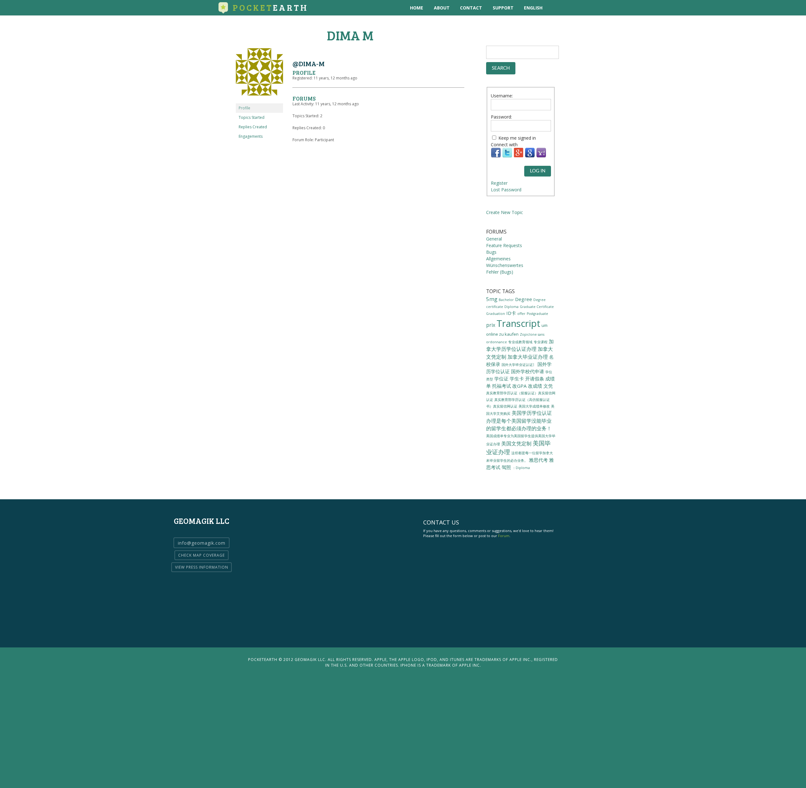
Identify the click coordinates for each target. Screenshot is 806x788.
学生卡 (517, 378)
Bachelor (506, 300)
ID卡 (511, 313)
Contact (471, 8)
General (494, 239)
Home (416, 8)
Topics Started (251, 117)
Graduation (495, 313)
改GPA (519, 386)
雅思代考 (538, 460)
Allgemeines (498, 259)
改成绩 (535, 386)
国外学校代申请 (527, 371)
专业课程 (541, 342)
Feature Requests (504, 245)
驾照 (506, 467)
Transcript (518, 323)
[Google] (530, 156)
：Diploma (521, 468)
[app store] (555, 7)
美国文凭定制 (516, 443)
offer (521, 313)
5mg (491, 299)
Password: (501, 117)
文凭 (548, 386)
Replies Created (253, 127)
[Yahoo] (541, 156)
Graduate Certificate (537, 306)
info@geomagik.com (201, 543)
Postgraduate (537, 313)
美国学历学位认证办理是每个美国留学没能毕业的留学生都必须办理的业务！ (519, 420)
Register (499, 183)
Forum (503, 535)
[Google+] (519, 156)
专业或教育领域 (520, 342)
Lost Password (506, 190)
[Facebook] (496, 156)
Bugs (491, 252)
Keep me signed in (517, 138)
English (533, 8)
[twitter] (568, 7)
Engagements (251, 136)
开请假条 (534, 378)
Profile (244, 108)
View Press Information (201, 567)
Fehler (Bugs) (499, 272)
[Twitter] (507, 156)
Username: (502, 96)
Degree (523, 299)
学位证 (501, 378)
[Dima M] (259, 100)
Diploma (511, 306)
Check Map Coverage (201, 555)
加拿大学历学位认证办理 (520, 345)
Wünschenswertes (504, 265)
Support (503, 8)
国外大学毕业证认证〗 (519, 364)
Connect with (504, 145)
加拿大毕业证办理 (528, 356)
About (442, 8)
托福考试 (501, 386)
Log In (537, 171)
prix (490, 325)
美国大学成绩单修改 (534, 406)
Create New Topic (504, 212)
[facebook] (581, 7)
